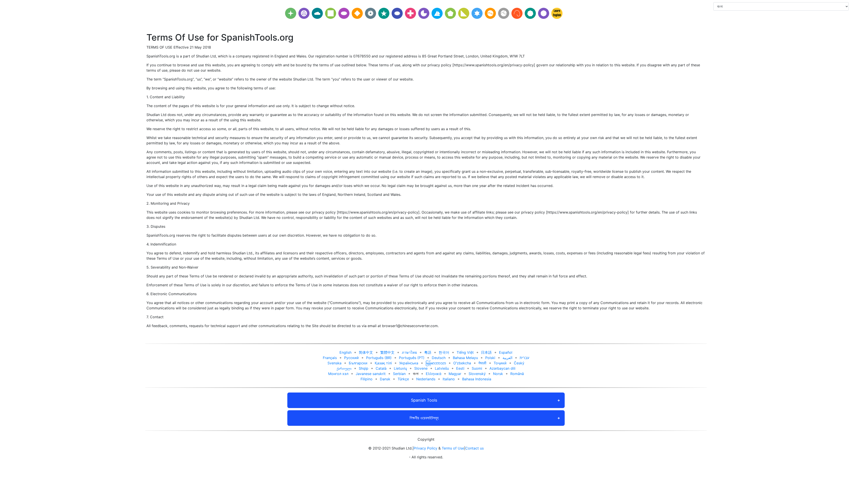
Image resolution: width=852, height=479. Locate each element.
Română (517, 373)
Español (505, 352)
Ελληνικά (433, 373)
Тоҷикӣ (500, 363)
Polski (490, 357)
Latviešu (442, 368)
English (345, 352)
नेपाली (482, 363)
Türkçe (403, 379)
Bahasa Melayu (465, 357)
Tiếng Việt (465, 352)
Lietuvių (400, 368)
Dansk (385, 379)
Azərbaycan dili (502, 368)
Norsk (498, 373)
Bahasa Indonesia (476, 379)
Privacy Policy (425, 448)
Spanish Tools (424, 400)
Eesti (460, 368)
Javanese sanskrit (371, 373)
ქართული (344, 368)
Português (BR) (379, 357)
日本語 (486, 352)
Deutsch (439, 357)
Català (381, 368)
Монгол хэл (338, 373)
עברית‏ (524, 357)
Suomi (477, 368)
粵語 (427, 352)
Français (330, 357)
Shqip (363, 368)
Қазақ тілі (383, 363)
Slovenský (477, 373)
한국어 (444, 352)
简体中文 (366, 352)
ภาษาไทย (409, 352)
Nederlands (425, 379)
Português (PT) (411, 357)
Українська (408, 363)
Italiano (449, 379)
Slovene (421, 368)
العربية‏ (507, 357)
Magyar (455, 373)
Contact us (474, 448)
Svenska (334, 363)
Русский (351, 357)
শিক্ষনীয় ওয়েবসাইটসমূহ (424, 418)
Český (519, 363)
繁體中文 (387, 352)
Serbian (399, 373)
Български (358, 363)
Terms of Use (453, 448)
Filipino (367, 379)
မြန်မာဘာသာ (436, 363)
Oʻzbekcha (462, 363)
